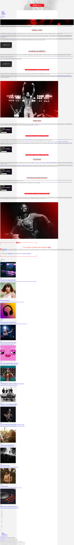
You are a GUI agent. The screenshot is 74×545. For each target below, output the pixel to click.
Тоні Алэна (53, 58)
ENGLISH (3, 14)
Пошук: (1, 18)
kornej (3, 23)
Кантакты (3, 533)
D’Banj (39, 124)
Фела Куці (30, 54)
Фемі (58, 58)
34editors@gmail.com (3, 538)
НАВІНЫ (3, 12)
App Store (24, 253)
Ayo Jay (37, 182)
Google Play (28, 253)
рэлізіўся (1, 165)
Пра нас (3, 532)
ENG (4, 16)
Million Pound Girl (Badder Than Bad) (51, 162)
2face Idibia (29, 139)
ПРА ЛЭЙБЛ (2, 16)
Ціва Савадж (60, 182)
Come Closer (55, 143)
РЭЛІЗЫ (3, 11)
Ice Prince (27, 141)
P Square (7, 141)
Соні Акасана (65, 58)
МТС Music (4, 249)
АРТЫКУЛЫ (3, 13)
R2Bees (65, 141)
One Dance (51, 143)
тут (4, 250)
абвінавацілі (66, 143)
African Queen (58, 139)
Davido (40, 182)
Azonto (44, 162)
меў (69, 162)
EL (59, 141)
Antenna (42, 162)
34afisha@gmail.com (2, 537)
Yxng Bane (69, 165)
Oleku (40, 141)
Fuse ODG (33, 162)
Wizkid (26, 142)
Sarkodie (61, 141)
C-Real (63, 141)
